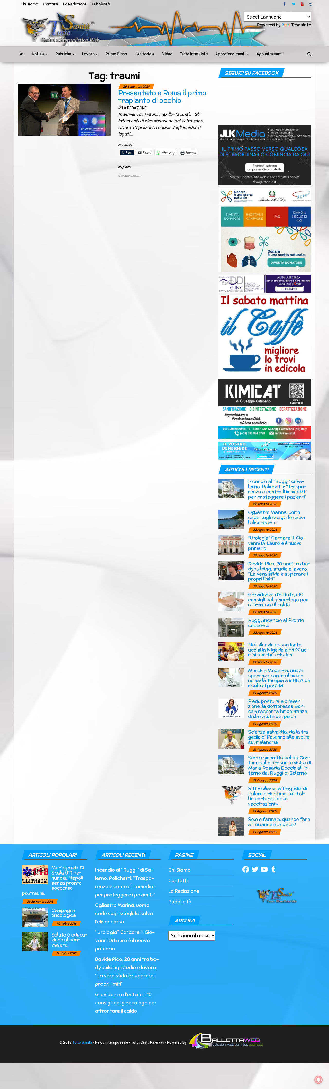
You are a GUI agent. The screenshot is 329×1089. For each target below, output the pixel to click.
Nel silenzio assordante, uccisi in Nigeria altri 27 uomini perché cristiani (278, 649)
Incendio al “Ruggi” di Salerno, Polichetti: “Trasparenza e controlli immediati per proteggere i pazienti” (277, 489)
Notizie (38, 54)
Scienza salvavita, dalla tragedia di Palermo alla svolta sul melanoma (279, 736)
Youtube (302, 4)
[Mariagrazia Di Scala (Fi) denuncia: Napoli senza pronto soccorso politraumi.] (35, 874)
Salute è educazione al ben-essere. (69, 939)
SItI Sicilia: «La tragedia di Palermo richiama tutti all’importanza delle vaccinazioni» (277, 796)
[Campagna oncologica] (35, 917)
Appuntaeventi (270, 54)
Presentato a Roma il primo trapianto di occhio (162, 96)
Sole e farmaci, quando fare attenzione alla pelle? (279, 821)
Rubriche (64, 54)
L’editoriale (144, 54)
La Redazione (75, 4)
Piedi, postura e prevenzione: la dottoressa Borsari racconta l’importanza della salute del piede (277, 708)
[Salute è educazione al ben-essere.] (35, 941)
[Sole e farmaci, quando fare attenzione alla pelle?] (231, 826)
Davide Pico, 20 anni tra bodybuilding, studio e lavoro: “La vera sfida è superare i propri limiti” (279, 571)
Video (167, 54)
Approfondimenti (230, 54)
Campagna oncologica (63, 913)
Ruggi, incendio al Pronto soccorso (276, 622)
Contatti (50, 4)
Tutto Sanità (82, 1042)
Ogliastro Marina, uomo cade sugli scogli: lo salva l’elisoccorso (276, 517)
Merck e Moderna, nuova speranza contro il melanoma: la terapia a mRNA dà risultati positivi (279, 678)
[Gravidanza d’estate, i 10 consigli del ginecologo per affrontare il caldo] (231, 601)
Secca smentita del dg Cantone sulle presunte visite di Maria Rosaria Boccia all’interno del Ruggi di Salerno (279, 765)
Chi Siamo (179, 870)
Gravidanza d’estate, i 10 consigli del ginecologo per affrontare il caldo (278, 599)
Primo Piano (116, 54)
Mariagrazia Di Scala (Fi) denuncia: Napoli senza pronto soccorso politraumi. (53, 880)
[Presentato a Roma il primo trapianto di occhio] (64, 109)
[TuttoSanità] (21, 54)
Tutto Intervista (194, 54)
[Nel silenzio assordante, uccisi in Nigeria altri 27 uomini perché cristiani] (231, 651)
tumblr (311, 4)
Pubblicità (101, 4)
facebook (285, 4)
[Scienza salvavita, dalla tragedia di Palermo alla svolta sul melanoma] (231, 739)
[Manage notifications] (318, 1080)
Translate (301, 25)
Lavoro (88, 54)
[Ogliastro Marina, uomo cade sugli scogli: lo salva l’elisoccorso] (231, 519)
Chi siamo (29, 4)
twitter (293, 4)
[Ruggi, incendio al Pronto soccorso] (231, 627)
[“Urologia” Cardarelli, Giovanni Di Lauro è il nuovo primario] (231, 545)
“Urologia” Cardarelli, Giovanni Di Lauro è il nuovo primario (276, 543)
